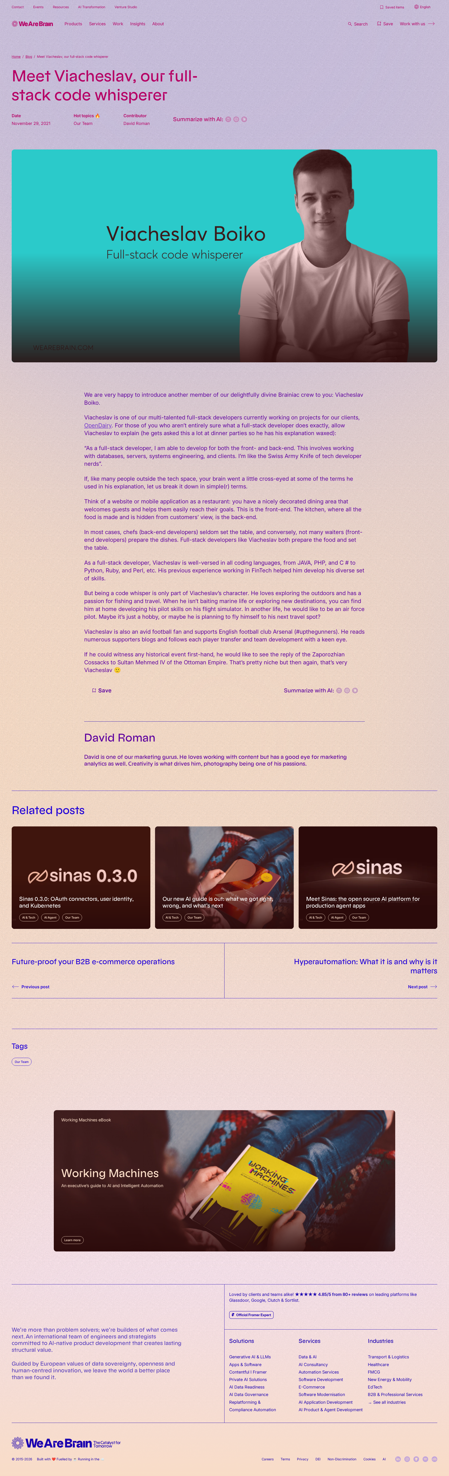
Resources (61, 6)
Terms (285, 1459)
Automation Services (319, 1372)
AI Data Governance (248, 1394)
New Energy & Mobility (390, 1379)
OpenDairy (98, 425)
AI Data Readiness (246, 1387)
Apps (234, 1364)
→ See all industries (387, 1402)
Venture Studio (126, 6)
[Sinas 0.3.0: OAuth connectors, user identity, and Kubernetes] (81, 877)
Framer (260, 1372)
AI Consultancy (313, 1364)
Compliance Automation (252, 1409)
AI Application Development (326, 1402)
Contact (18, 6)
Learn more (72, 1240)
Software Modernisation (322, 1394)
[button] (384, 23)
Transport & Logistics (388, 1357)
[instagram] (407, 1459)
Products (73, 23)
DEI (318, 1459)
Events (38, 6)
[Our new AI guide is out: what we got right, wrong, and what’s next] (224, 877)
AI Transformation (91, 6)
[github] (416, 1459)
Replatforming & (245, 1402)
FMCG (374, 1372)
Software (252, 1364)
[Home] (32, 24)
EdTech (375, 1387)
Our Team (22, 1062)
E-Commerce (312, 1387)
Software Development (321, 1379)
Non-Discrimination (342, 1459)
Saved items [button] (394, 7)
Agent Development (343, 1409)
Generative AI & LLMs (250, 1357)
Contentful (239, 1372)
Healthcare (378, 1364)
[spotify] (425, 1459)
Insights (137, 23)
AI (384, 1459)
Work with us (412, 23)
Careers (268, 1459)
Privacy (302, 1459)
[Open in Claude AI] (244, 119)
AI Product (309, 1409)
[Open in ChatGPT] (236, 119)
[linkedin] (398, 1459)
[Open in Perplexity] (228, 119)
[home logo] (66, 1443)
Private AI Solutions (248, 1379)
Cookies (369, 1459)
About (158, 23)
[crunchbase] (434, 1459)
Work (118, 23)
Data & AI (308, 1357)
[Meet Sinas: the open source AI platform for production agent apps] (368, 877)
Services (97, 23)
